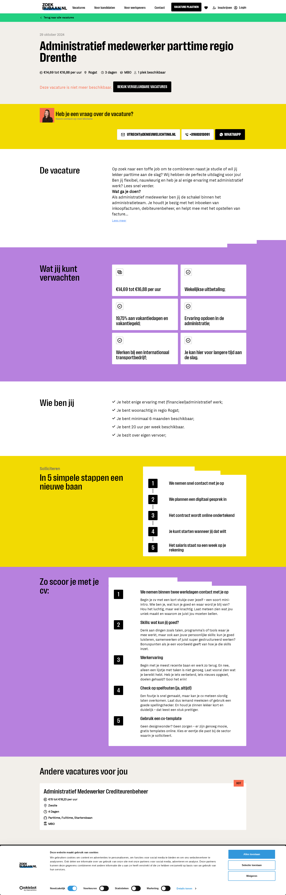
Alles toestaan (251, 854)
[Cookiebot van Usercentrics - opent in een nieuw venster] (28, 888)
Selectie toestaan (252, 865)
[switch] (104, 888)
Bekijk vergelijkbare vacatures (142, 87)
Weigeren (251, 875)
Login (242, 7)
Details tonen (184, 888)
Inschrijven (224, 7)
